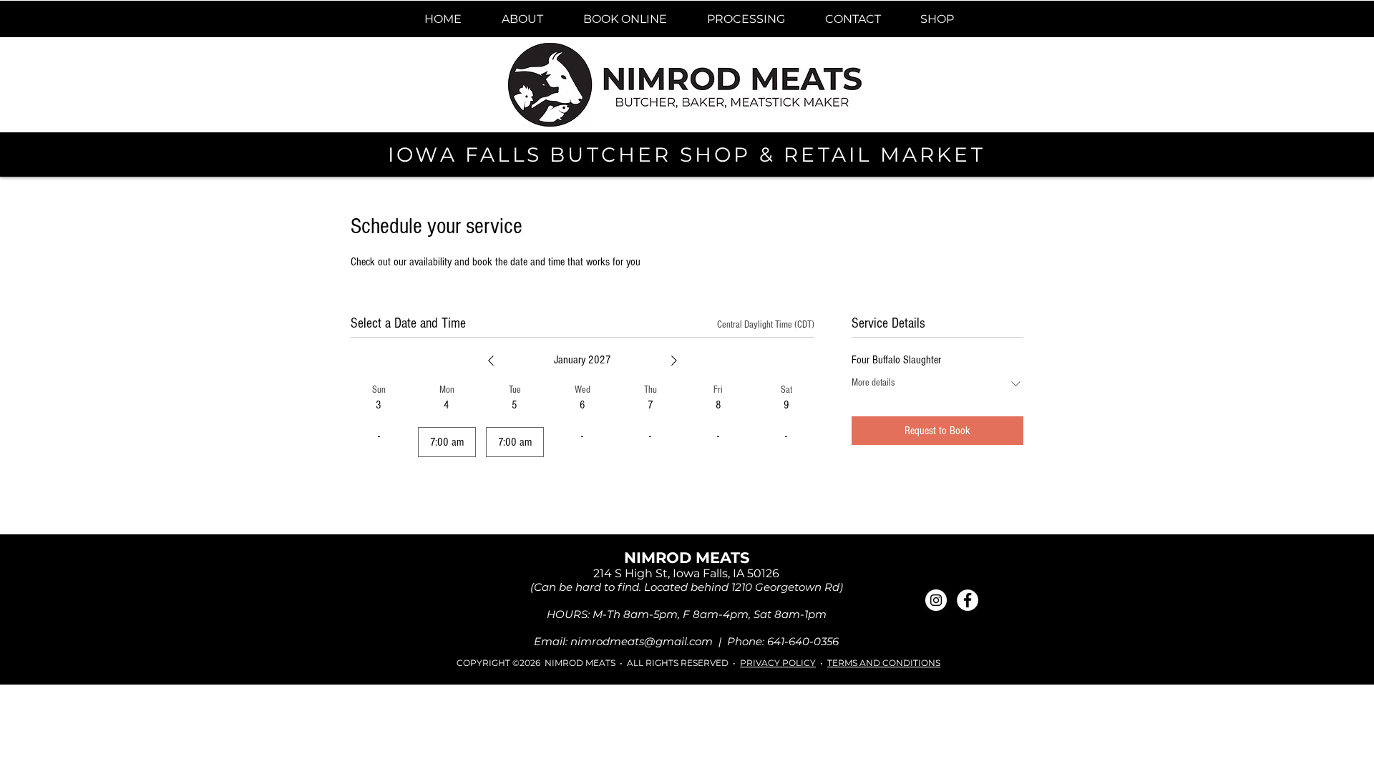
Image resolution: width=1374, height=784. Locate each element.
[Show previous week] (491, 360)
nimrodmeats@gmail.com (641, 641)
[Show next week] (674, 360)
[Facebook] (967, 600)
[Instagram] (936, 600)
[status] (765, 325)
